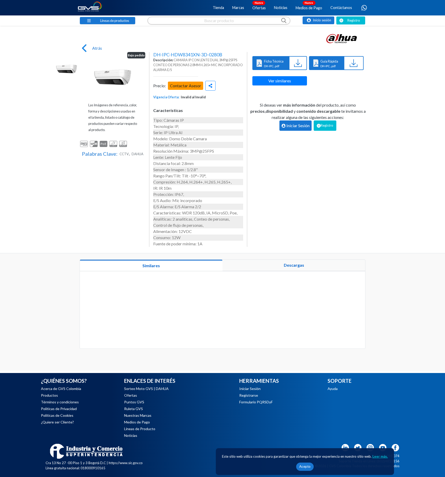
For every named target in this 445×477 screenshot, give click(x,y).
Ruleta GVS (133, 408)
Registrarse (248, 395)
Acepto (305, 466)
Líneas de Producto (139, 429)
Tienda (218, 7)
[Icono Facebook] (395, 447)
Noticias (280, 7)
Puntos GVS (134, 402)
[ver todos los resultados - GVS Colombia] (219, 25)
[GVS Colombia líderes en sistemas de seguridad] (90, 7)
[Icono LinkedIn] (345, 447)
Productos (49, 395)
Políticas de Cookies (57, 415)
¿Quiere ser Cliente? (57, 422)
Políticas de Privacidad (59, 408)
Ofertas (259, 5)
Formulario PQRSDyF (256, 402)
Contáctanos (341, 7)
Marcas (238, 7)
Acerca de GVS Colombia (61, 388)
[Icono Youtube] (383, 447)
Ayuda (333, 388)
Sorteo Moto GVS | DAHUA (146, 388)
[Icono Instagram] (370, 447)
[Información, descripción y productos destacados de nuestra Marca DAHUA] (341, 38)
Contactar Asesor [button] (185, 85)
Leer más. (380, 456)
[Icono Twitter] (358, 447)
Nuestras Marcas (137, 415)
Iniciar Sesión (250, 388)
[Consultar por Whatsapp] (364, 8)
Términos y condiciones (60, 402)
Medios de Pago (309, 5)
